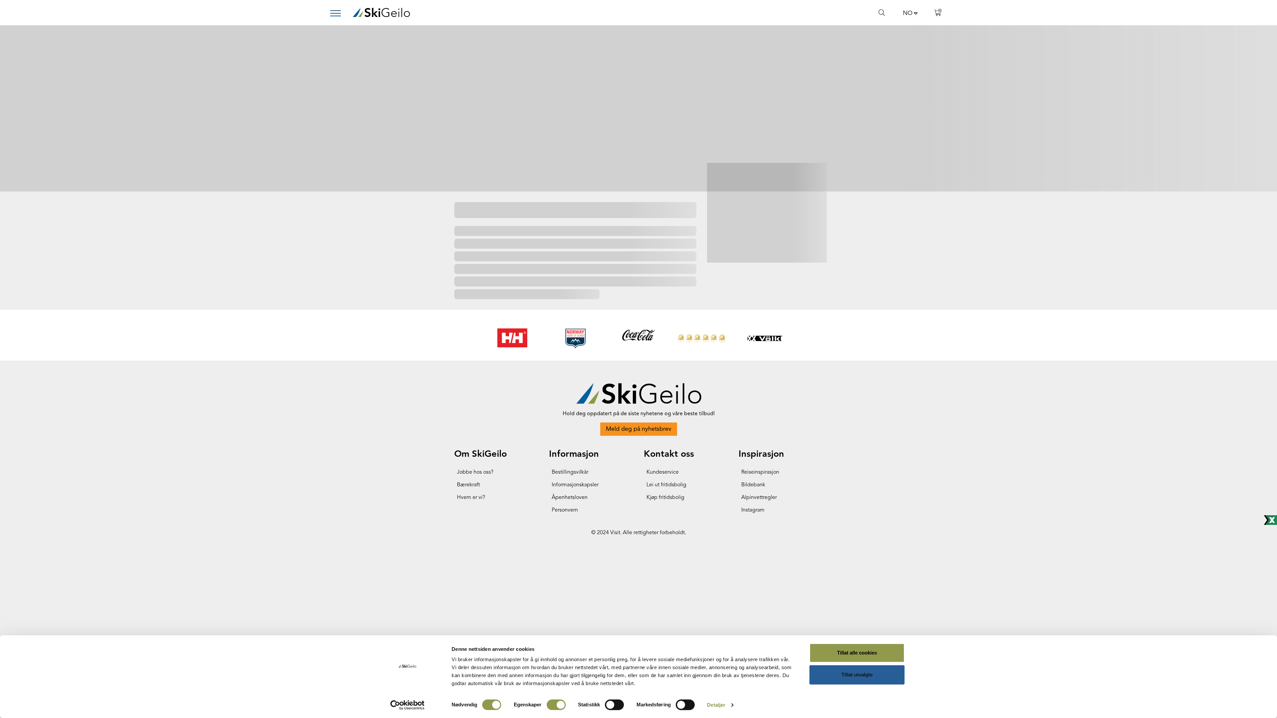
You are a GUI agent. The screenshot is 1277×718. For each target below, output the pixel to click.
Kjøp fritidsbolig (665, 497)
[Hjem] (381, 12)
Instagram (753, 510)
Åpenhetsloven (570, 497)
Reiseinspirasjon (760, 472)
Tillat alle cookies (857, 653)
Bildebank (753, 485)
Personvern (565, 510)
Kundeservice (662, 472)
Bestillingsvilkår (570, 472)
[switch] (556, 704)
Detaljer (716, 705)
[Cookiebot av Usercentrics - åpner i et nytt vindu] (407, 705)
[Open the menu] (338, 13)
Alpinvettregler (759, 497)
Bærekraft (468, 485)
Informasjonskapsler (575, 485)
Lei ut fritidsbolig (666, 485)
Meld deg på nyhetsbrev (638, 429)
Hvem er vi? (471, 497)
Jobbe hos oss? (475, 472)
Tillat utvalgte (857, 674)
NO (908, 13)
